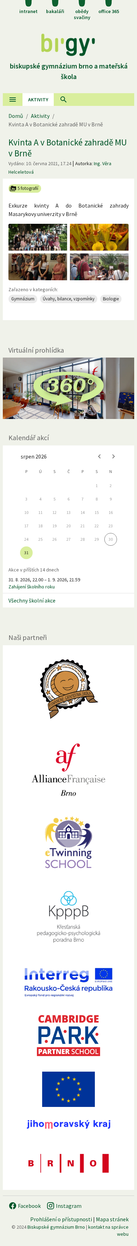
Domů (15, 115)
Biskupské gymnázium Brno (56, 1227)
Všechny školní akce (32, 600)
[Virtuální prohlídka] (68, 388)
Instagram (68, 1205)
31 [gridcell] (26, 552)
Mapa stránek (112, 1219)
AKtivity (38, 99)
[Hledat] (63, 99)
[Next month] (113, 456)
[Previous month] (99, 456)
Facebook (29, 1205)
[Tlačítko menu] (12, 99)
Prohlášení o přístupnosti (61, 1219)
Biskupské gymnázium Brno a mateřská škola (69, 71)
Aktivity (40, 115)
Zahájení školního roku (31, 586)
